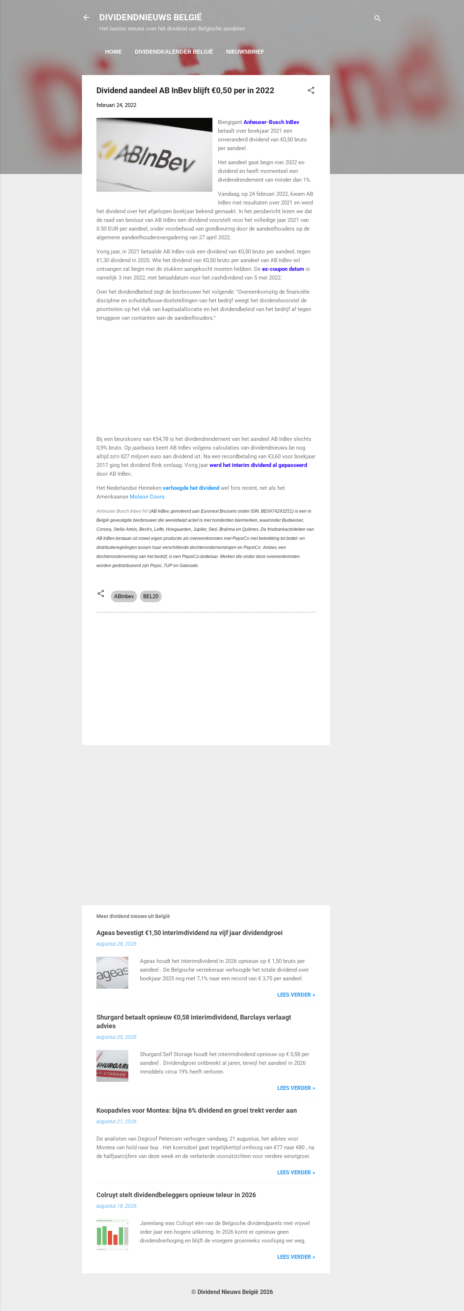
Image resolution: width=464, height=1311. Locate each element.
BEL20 (150, 596)
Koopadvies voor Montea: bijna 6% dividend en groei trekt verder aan (196, 1110)
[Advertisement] (359, 184)
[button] (311, 91)
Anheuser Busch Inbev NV (122, 511)
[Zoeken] (377, 20)
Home (113, 52)
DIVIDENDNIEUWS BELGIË (150, 17)
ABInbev (124, 596)
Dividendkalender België (174, 52)
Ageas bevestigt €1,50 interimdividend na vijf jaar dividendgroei (189, 932)
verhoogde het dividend (191, 488)
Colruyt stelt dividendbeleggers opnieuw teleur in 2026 (176, 1195)
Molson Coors (147, 496)
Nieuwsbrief (245, 52)
